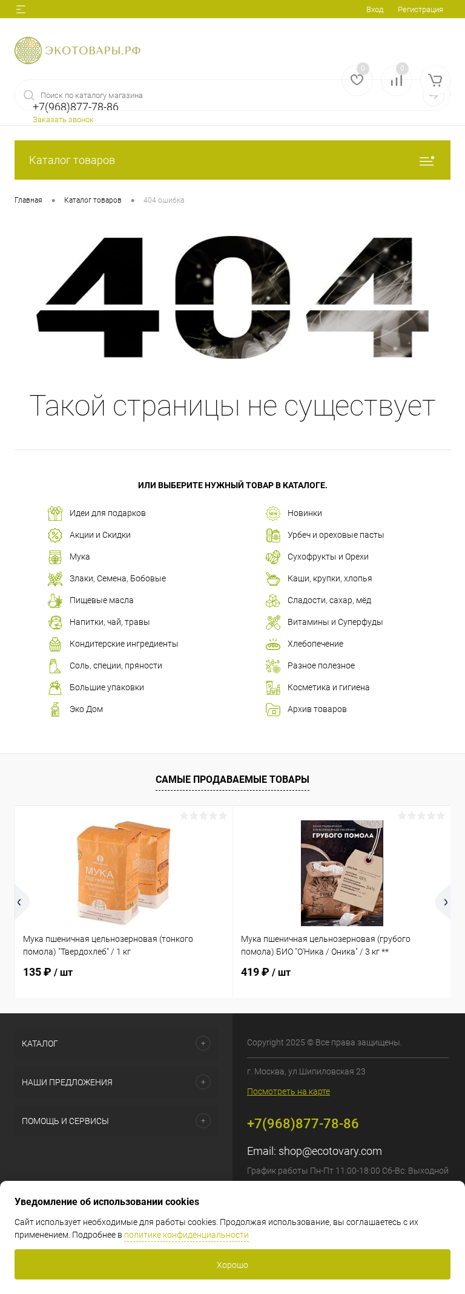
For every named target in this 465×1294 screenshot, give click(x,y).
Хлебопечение (315, 644)
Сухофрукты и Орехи (328, 556)
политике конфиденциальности (186, 1235)
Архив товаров (317, 709)
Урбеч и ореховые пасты (336, 535)
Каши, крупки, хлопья (330, 578)
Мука (80, 556)
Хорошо (232, 1265)
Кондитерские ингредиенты (124, 644)
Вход (374, 9)
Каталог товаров (72, 160)
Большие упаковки (107, 687)
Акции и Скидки (100, 535)
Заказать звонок (63, 119)
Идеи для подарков (108, 513)
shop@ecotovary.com (330, 1151)
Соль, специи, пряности (116, 665)
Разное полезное (321, 665)
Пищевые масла (102, 600)
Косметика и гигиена (329, 687)
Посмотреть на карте (288, 1091)
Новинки (305, 513)
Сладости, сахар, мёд (329, 600)
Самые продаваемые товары (232, 779)
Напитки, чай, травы (110, 622)
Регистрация (420, 9)
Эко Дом (86, 709)
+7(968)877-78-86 (303, 1123)
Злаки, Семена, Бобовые (118, 578)
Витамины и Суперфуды (335, 622)
